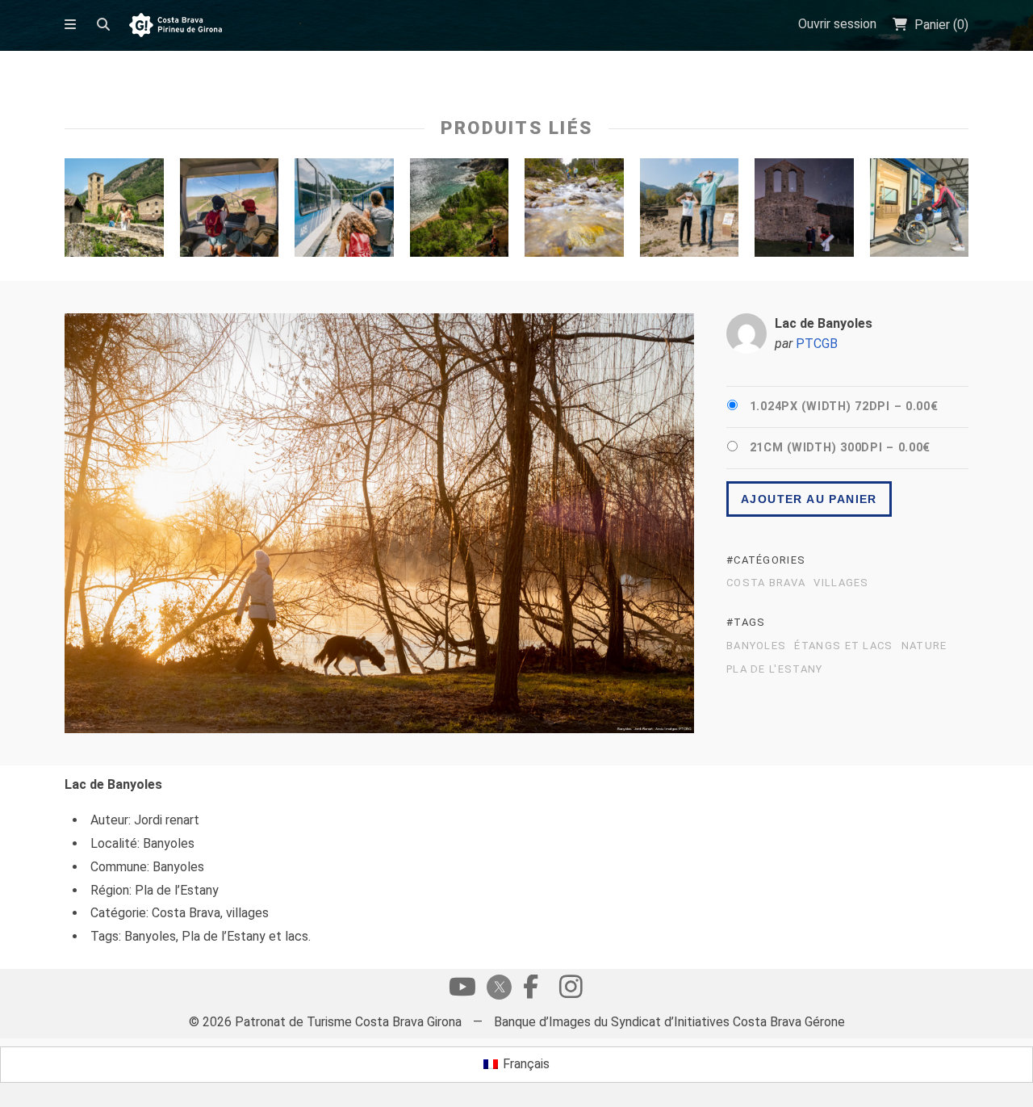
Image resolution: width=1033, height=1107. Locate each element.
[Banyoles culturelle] (689, 211)
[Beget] (114, 211)
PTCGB (817, 343)
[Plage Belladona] (459, 211)
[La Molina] (229, 211)
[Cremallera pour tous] (919, 211)
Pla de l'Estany (774, 669)
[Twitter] (496, 989)
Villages (840, 583)
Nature (924, 646)
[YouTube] (462, 991)
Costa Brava (765, 583)
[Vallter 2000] (574, 211)
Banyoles (756, 646)
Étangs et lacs (843, 646)
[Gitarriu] (804, 211)
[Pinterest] (570, 991)
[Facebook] (530, 991)
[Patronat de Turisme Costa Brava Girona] (175, 26)
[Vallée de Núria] (344, 211)
